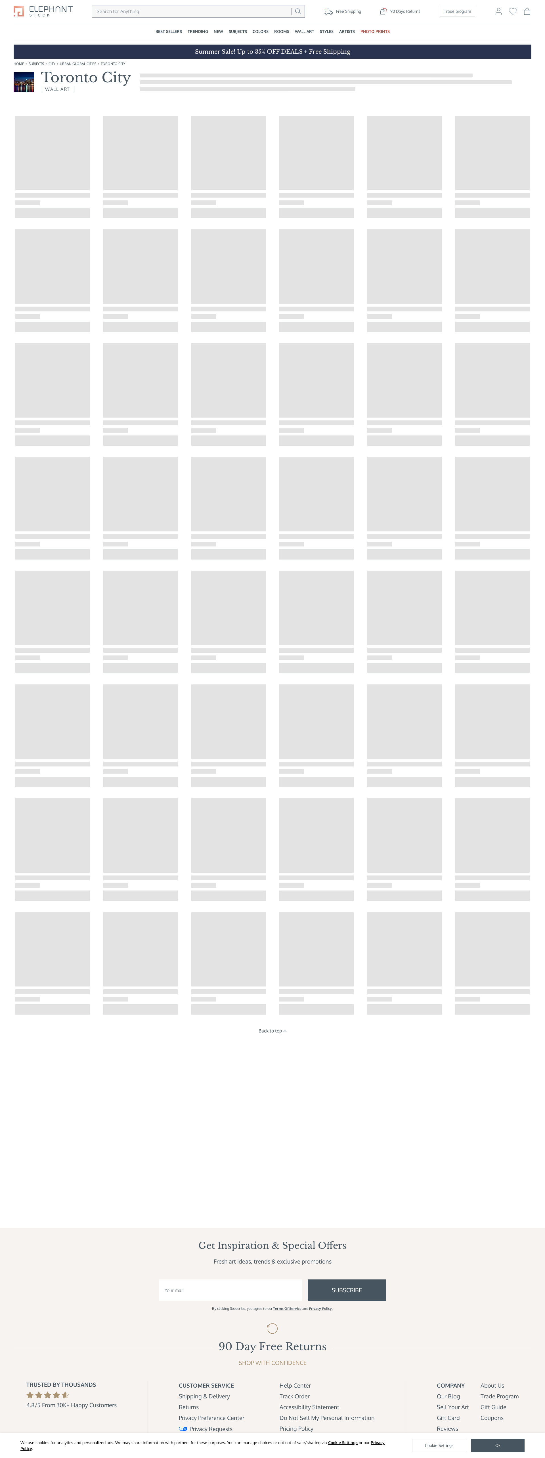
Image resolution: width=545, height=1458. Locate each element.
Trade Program (500, 1396)
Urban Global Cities (78, 64)
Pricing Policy (296, 1428)
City (52, 64)
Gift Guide (493, 1407)
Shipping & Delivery (204, 1396)
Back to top (270, 1031)
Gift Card (448, 1417)
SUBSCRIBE (347, 1290)
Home (19, 64)
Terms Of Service (287, 1308)
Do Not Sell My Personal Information (327, 1417)
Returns (189, 1407)
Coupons (492, 1417)
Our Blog (448, 1396)
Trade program (457, 11)
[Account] (498, 14)
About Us (492, 1385)
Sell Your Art (453, 1407)
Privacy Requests (211, 1428)
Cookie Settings (343, 1442)
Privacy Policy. (321, 1308)
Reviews (447, 1428)
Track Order (295, 1396)
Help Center (295, 1385)
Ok (497, 1445)
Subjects (36, 64)
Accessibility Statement (309, 1407)
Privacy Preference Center (211, 1417)
